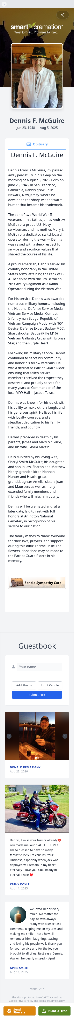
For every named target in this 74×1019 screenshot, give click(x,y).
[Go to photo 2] (38, 758)
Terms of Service (48, 1001)
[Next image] (64, 736)
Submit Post (37, 695)
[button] (37, 736)
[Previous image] (9, 736)
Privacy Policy (25, 1001)
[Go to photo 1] (36, 758)
